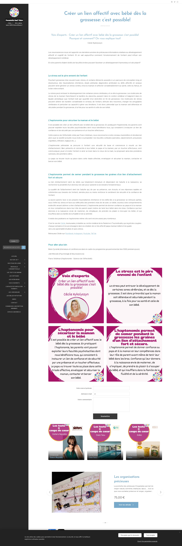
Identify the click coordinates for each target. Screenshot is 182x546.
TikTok (93, 233)
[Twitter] (174, 2)
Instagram (78, 233)
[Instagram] (177, 2)
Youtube (86, 233)
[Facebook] (172, 2)
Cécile (62, 223)
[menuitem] (14, 256)
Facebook (69, 233)
